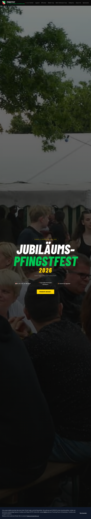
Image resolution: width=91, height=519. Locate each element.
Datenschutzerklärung (33, 516)
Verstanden (83, 513)
